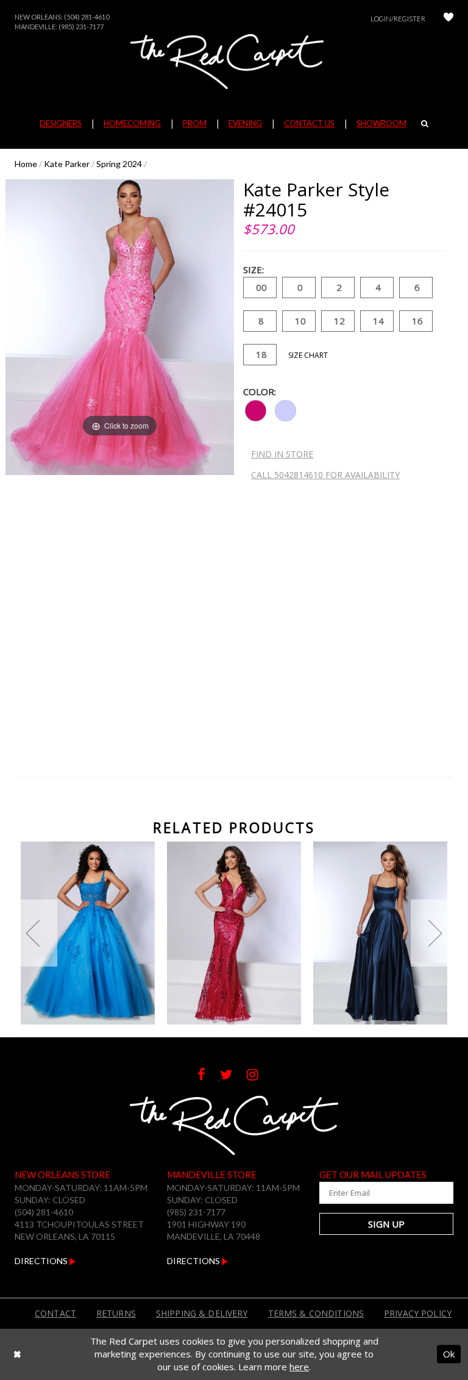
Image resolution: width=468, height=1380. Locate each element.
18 (261, 354)
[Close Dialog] (17, 1354)
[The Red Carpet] (234, 61)
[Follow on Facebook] (208, 1076)
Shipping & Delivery (202, 1313)
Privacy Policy (418, 1313)
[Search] (424, 123)
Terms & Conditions (316, 1313)
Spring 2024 (119, 164)
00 (261, 287)
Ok (449, 1354)
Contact (55, 1313)
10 (300, 321)
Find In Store (282, 454)
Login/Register (397, 19)
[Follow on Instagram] (259, 1076)
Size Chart (308, 355)
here (299, 1366)
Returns (116, 1313)
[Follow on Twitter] (233, 1076)
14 (378, 321)
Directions (42, 1261)
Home (26, 164)
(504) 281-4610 (86, 17)
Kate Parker (67, 164)
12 (339, 321)
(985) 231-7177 (81, 26)
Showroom (381, 123)
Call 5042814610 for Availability (325, 475)
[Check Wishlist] (448, 19)
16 (417, 321)
